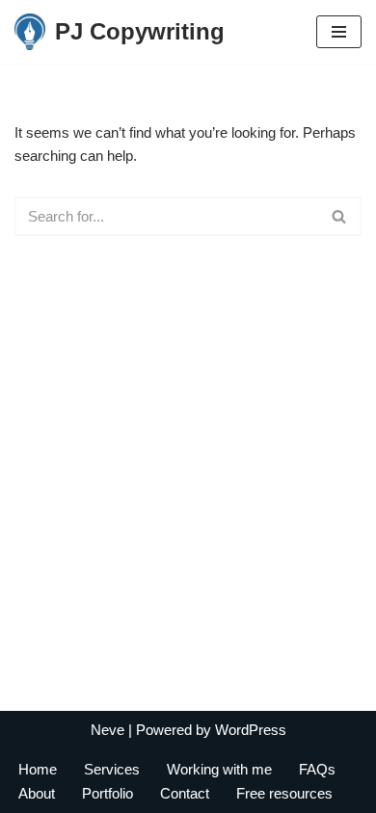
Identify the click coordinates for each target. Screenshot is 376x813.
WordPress (250, 729)
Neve (107, 729)
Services (112, 769)
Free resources (284, 793)
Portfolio (107, 793)
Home (37, 769)
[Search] (340, 216)
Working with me (219, 769)
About (36, 793)
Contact (184, 793)
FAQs (317, 769)
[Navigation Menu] (339, 31)
